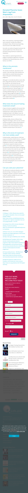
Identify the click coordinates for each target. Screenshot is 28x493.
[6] (11, 162)
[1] (11, 60)
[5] (12, 155)
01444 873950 (21, 1)
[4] (8, 152)
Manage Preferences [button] (14, 433)
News (12, 17)
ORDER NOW (20, 3)
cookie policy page (20, 431)
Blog (9, 17)
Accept (14, 436)
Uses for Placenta (18, 17)
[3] (19, 93)
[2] (8, 86)
